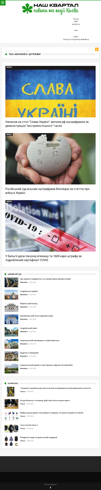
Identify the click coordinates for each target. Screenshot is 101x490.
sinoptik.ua (84, 39)
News (9, 67)
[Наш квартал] (50, 3)
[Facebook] (50, 488)
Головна (8, 51)
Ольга (22, 391)
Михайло (24, 282)
